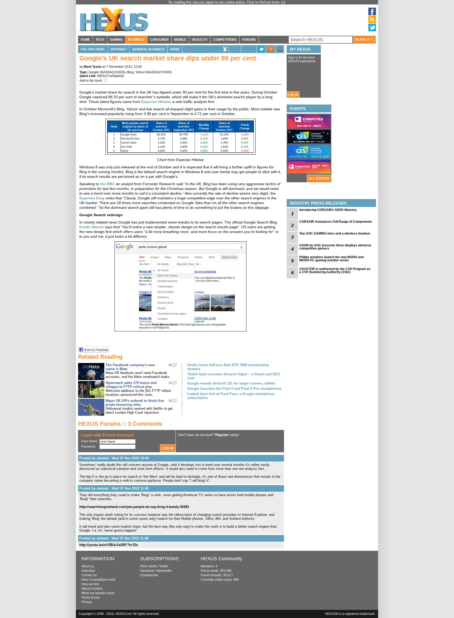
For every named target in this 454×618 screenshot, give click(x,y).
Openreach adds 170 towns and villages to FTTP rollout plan (131, 385)
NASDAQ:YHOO (159, 72)
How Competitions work (98, 579)
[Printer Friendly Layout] (280, 51)
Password (88, 446)
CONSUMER (159, 39)
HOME (85, 39)
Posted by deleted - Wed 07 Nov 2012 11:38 (113, 488)
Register (222, 435)
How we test (90, 584)
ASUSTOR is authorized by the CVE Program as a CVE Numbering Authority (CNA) (334, 270)
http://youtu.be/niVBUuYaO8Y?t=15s (108, 545)
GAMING (116, 39)
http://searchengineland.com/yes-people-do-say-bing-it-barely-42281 (134, 507)
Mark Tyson (92, 67)
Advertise (88, 571)
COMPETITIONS (225, 39)
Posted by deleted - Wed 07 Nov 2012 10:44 (114, 458)
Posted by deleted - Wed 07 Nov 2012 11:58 (113, 538)
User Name (89, 441)
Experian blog (91, 198)
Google (94, 72)
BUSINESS (136, 39)
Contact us (89, 575)
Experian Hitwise (156, 102)
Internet (119, 49)
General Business (148, 49)
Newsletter (164, 571)
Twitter (163, 566)
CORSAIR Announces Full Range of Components (335, 221)
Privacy (86, 602)
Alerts (153, 566)
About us (87, 566)
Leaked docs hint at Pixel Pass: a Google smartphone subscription (231, 396)
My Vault (96, 80)
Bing (130, 72)
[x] (283, 2)
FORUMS (249, 39)
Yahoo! (140, 72)
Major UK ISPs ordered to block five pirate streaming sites (135, 403)
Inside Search (91, 227)
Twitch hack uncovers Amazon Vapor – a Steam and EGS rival (233, 376)
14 (170, 383)
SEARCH (362, 39)
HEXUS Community (221, 558)
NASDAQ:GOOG (113, 72)
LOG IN (293, 95)
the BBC (107, 184)
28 (170, 365)
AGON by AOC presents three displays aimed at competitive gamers (335, 247)
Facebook (147, 571)
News (175, 49)
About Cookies (91, 588)
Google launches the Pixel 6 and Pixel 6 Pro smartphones (234, 389)
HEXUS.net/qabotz (110, 76)
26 (170, 401)
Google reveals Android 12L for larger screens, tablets (231, 383)
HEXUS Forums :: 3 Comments (120, 423)
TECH (100, 39)
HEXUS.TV (200, 39)
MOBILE (180, 39)
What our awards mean (98, 593)
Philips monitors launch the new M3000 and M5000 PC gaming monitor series (331, 259)
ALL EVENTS (319, 178)
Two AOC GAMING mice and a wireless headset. (335, 233)
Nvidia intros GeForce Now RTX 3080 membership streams (228, 367)
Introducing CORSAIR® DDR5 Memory (328, 209)
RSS (143, 566)
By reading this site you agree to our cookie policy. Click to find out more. (225, 2)
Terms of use (90, 597)
